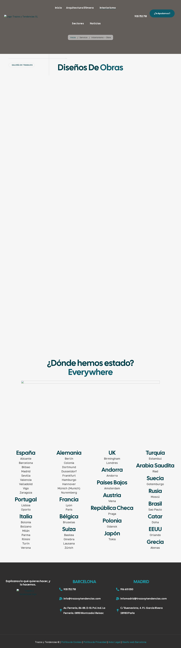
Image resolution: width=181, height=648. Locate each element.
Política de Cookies (71, 642)
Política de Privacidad (94, 642)
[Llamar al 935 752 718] (136, 12)
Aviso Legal (114, 642)
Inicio (73, 37)
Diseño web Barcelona (134, 642)
